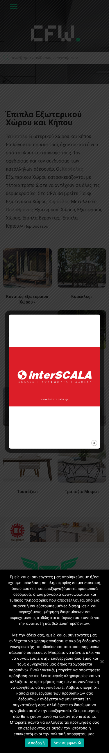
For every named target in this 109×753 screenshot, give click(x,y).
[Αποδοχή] (102, 661)
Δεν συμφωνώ (67, 742)
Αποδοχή (36, 742)
